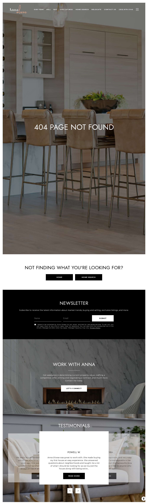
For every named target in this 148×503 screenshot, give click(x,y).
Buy (55, 9)
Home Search (82, 9)
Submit (103, 318)
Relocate (96, 9)
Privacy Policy (95, 328)
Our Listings (66, 9)
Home (59, 277)
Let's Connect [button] (74, 388)
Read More (74, 476)
